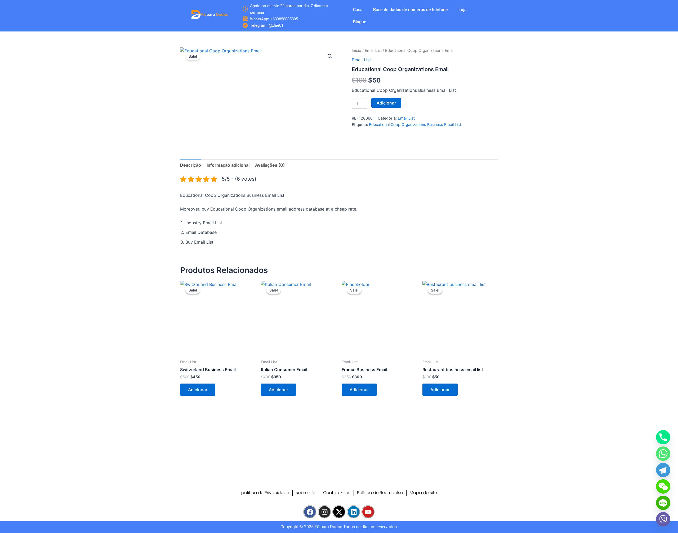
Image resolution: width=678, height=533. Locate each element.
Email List (373, 50)
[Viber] (663, 519)
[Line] (663, 503)
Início (356, 50)
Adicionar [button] (197, 389)
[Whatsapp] (663, 454)
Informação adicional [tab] (228, 165)
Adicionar (386, 103)
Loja (462, 9)
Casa (358, 9)
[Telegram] (663, 470)
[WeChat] (663, 486)
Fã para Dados (328, 526)
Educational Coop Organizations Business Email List (415, 124)
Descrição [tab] (190, 165)
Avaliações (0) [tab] (270, 165)
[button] (330, 56)
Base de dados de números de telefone (410, 9)
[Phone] (663, 437)
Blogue (359, 21)
